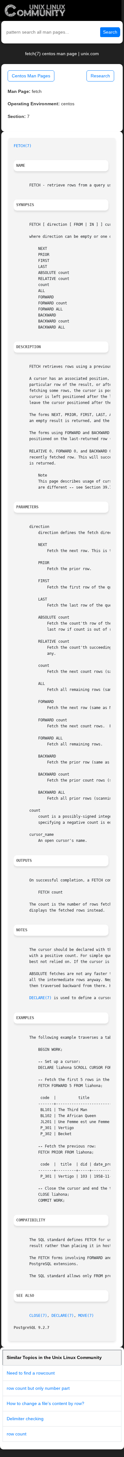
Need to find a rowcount (31, 1373)
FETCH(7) (22, 146)
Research (100, 75)
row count (16, 1433)
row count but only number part (38, 1388)
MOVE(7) (86, 1315)
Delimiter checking (25, 1418)
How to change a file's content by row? (45, 1403)
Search (110, 32)
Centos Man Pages (31, 75)
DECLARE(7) (40, 998)
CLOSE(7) (38, 1315)
